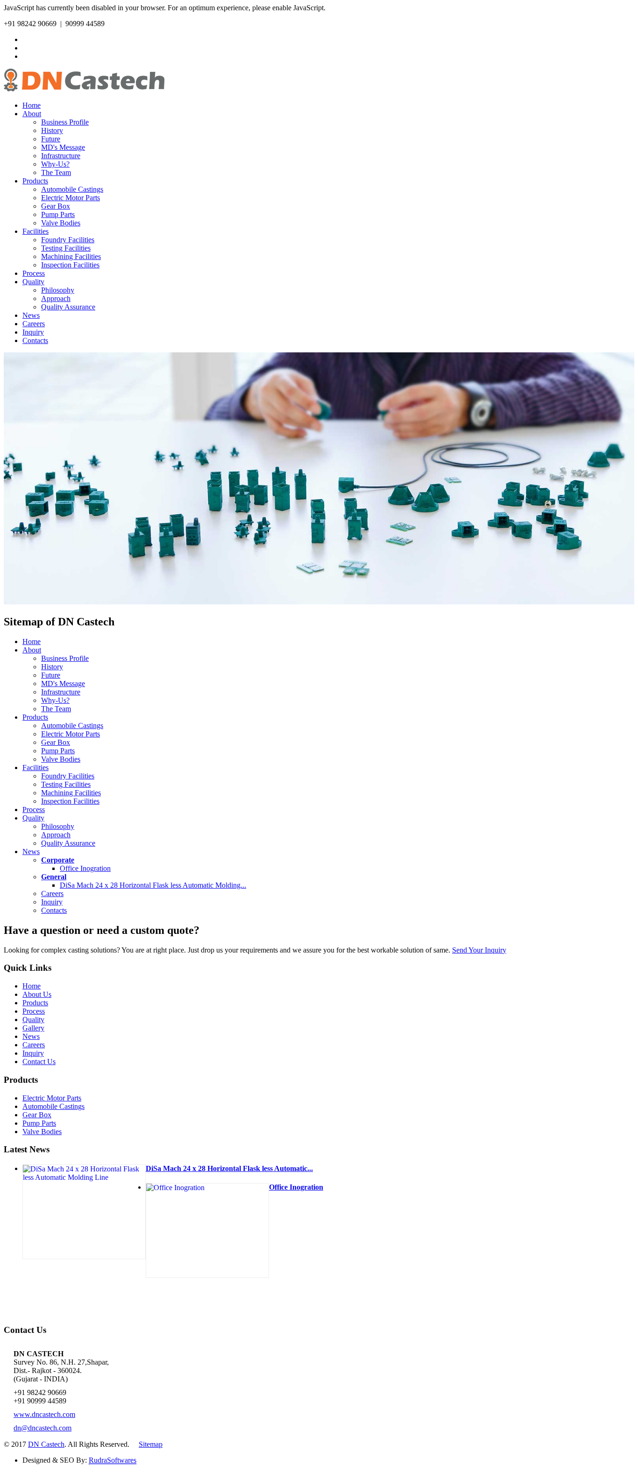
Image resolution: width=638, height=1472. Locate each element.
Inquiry (33, 332)
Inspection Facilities (70, 265)
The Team (56, 172)
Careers (33, 324)
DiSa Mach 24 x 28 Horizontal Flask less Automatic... (229, 1168)
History (52, 130)
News (31, 315)
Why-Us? (55, 164)
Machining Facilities (71, 256)
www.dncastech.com (44, 1414)
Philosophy (57, 290)
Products (35, 181)
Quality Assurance (68, 307)
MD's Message (63, 147)
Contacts (35, 340)
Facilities (35, 231)
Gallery (33, 1028)
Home (31, 105)
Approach (56, 298)
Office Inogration (85, 868)
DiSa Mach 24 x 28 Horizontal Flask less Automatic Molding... (153, 885)
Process (33, 273)
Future (50, 139)
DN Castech (46, 1444)
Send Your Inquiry (479, 950)
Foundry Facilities (67, 240)
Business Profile (65, 122)
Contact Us (39, 1061)
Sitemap (151, 1444)
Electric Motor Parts (70, 198)
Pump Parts (58, 214)
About (31, 114)
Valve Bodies (60, 223)
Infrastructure (60, 156)
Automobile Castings (72, 189)
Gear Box (55, 206)
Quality (33, 282)
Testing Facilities (66, 248)
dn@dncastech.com (42, 1428)
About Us (36, 994)
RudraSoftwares (112, 1460)
